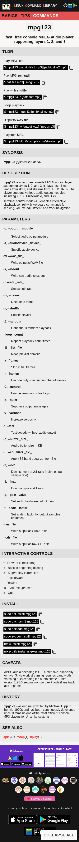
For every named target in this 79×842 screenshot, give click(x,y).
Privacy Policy (17, 808)
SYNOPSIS (12, 152)
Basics (10, 15)
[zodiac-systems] (14, 781)
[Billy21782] (52, 790)
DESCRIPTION (16, 173)
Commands (45, 15)
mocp (20, 737)
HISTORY (11, 697)
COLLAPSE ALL (59, 835)
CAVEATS (11, 662)
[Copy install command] (40, 615)
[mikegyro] (5, 781)
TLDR (7, 51)
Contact (66, 808)
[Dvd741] (47, 781)
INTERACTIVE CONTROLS (27, 553)
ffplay (34, 737)
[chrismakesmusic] (18, 790)
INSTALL (10, 604)
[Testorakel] (31, 781)
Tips (25, 15)
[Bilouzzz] (22, 781)
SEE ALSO (12, 727)
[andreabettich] (39, 781)
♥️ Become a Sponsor (39, 798)
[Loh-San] (26, 790)
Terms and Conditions (44, 808)
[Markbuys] (35, 790)
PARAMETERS (16, 219)
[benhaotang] (56, 781)
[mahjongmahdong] (64, 781)
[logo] (6, 5)
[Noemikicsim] (43, 790)
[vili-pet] (73, 781)
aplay (7, 737)
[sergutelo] (60, 790)
